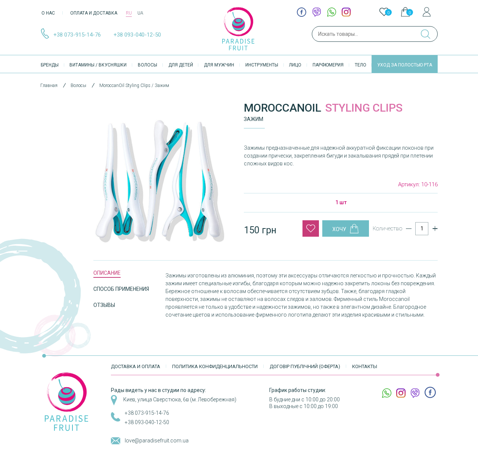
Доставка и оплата (135, 366)
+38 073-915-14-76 (77, 34)
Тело (360, 65)
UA (140, 13)
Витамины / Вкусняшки (98, 65)
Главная (49, 85)
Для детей (180, 65)
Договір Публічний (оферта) (305, 366)
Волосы (147, 65)
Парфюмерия (328, 65)
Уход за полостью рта (404, 65)
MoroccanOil (282, 107)
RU (129, 13)
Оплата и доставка (93, 13)
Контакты (364, 366)
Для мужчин (219, 65)
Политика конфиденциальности (215, 366)
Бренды (50, 65)
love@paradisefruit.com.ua (157, 441)
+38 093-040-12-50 (137, 34)
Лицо (295, 65)
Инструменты (261, 65)
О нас (48, 13)
